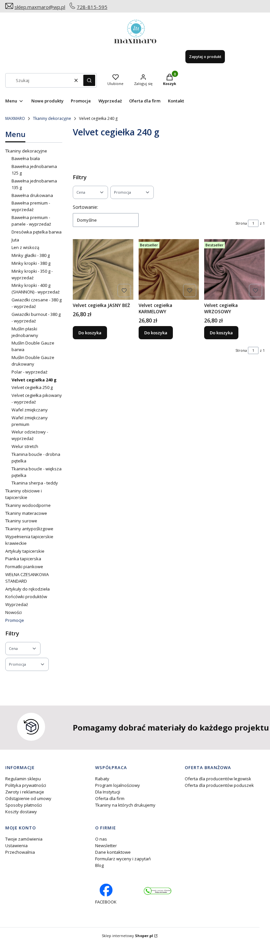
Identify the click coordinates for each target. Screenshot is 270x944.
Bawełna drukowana (32, 195)
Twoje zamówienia (23, 839)
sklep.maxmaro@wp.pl (39, 7)
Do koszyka (89, 333)
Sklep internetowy (127, 935)
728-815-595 (92, 7)
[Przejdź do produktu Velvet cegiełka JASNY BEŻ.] (103, 269)
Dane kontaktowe (113, 852)
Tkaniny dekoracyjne (52, 118)
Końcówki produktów (26, 596)
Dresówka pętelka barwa (37, 232)
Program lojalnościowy (117, 785)
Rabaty (102, 779)
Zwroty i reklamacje (24, 792)
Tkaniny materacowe (26, 513)
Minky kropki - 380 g (31, 263)
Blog (99, 865)
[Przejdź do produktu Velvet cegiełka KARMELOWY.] (169, 269)
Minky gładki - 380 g (31, 255)
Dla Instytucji (107, 792)
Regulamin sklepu (23, 779)
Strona (241, 223)
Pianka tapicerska (23, 559)
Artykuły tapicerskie (24, 551)
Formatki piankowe (24, 566)
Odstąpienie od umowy (28, 798)
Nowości (13, 612)
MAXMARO (15, 118)
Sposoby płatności (23, 805)
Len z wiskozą (25, 247)
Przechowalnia (20, 852)
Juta (15, 240)
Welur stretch (25, 446)
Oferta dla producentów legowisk (218, 779)
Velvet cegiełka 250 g (32, 387)
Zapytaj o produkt (205, 56)
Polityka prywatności (25, 785)
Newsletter (106, 845)
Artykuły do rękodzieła (27, 589)
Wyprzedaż (16, 604)
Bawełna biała (26, 158)
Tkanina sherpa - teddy (35, 483)
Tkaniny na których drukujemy (125, 805)
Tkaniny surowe (21, 521)
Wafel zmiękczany (30, 410)
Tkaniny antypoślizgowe (29, 529)
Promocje (14, 620)
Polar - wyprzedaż (29, 372)
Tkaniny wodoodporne (28, 505)
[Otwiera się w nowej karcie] (157, 891)
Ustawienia (16, 845)
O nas (101, 839)
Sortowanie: (85, 207)
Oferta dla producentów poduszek (219, 785)
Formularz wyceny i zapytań (123, 859)
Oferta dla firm (109, 798)
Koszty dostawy (21, 812)
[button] (89, 80)
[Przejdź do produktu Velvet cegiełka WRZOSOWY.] (234, 269)
